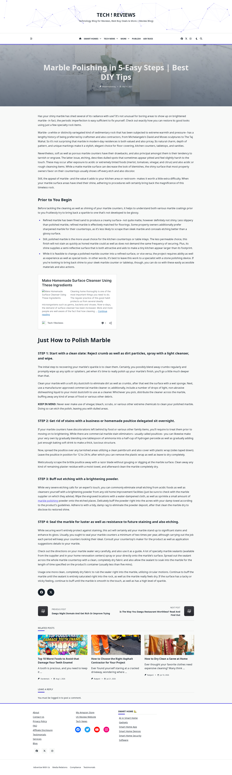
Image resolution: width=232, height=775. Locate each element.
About (36, 712)
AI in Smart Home (128, 717)
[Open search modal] (201, 38)
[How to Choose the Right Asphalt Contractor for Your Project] (116, 645)
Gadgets (123, 722)
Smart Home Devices (130, 731)
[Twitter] (186, 38)
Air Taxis (148, 38)
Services (37, 738)
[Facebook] (182, 38)
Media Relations (59, 767)
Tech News (109, 38)
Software (123, 740)
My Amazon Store (85, 712)
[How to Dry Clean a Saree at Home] (169, 645)
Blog (35, 743)
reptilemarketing (109, 86)
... (41, 672)
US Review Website (86, 716)
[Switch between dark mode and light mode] (196, 38)
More (123, 38)
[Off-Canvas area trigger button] (31, 38)
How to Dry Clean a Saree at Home (166, 658)
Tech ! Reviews (116, 14)
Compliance (75, 767)
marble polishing (48, 500)
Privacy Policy (40, 721)
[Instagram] (190, 38)
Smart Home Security (130, 735)
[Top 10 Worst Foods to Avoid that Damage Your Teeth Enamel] (62, 645)
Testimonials (39, 734)
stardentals (45, 679)
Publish (136, 38)
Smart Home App (128, 726)
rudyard (97, 679)
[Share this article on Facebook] (41, 592)
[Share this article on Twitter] (50, 592)
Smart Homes (91, 38)
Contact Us (38, 716)
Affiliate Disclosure (43, 730)
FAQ (35, 725)
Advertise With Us (41, 767)
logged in (56, 697)
